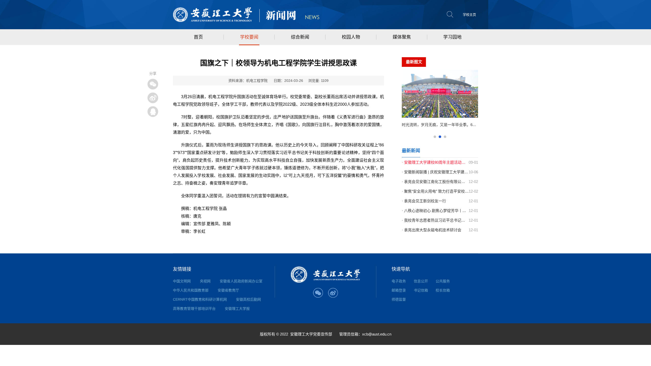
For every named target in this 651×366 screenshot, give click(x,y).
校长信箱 (443, 290)
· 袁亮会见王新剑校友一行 (424, 201)
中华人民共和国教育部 (191, 290)
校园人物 (351, 37)
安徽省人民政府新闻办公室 (241, 281)
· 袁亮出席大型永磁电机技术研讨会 (431, 230)
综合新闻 (300, 37)
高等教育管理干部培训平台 (194, 309)
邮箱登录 (399, 290)
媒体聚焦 (402, 37)
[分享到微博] (152, 98)
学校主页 (469, 15)
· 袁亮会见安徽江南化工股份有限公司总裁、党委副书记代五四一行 (435, 181)
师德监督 (399, 299)
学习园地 (452, 37)
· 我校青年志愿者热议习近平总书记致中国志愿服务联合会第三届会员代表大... (435, 220)
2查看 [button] (440, 136)
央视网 (205, 281)
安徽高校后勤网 (248, 299)
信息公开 (421, 281)
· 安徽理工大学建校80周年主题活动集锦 (435, 162)
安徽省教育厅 (228, 290)
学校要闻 (249, 37)
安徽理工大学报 (237, 309)
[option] (440, 101)
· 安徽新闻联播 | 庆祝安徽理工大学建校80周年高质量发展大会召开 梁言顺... (435, 172)
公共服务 (443, 281)
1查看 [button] (435, 136)
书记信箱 (421, 290)
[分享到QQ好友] (152, 111)
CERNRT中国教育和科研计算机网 (200, 299)
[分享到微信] (152, 84)
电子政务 (399, 281)
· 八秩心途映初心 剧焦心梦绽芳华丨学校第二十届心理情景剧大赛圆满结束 (435, 210)
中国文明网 (182, 281)
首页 (198, 37)
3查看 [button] (445, 136)
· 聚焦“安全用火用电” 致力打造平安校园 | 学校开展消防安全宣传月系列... (435, 191)
